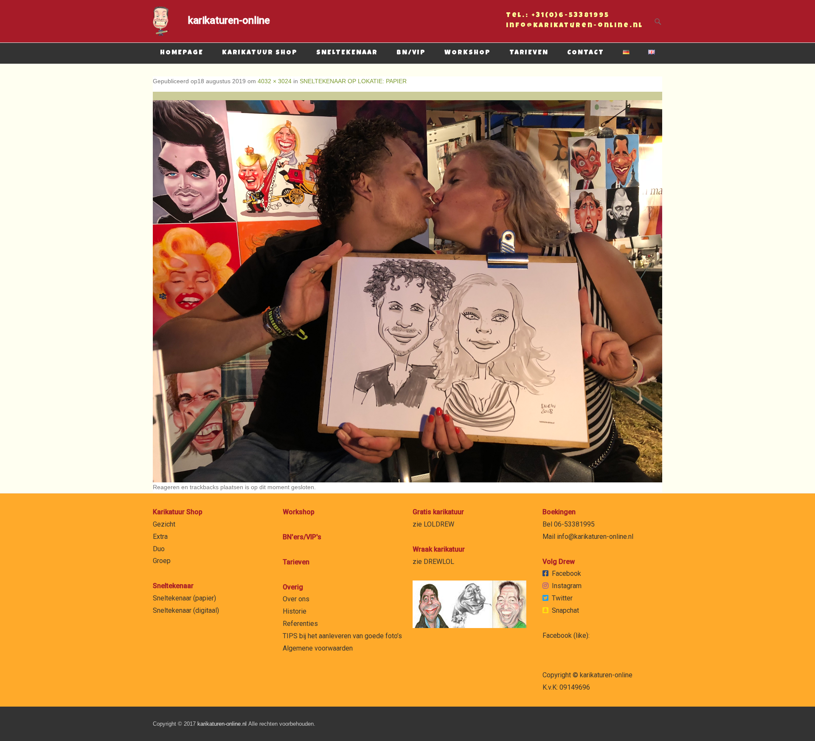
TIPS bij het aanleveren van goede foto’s (342, 636)
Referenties (300, 624)
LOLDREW (439, 524)
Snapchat (565, 610)
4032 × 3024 (275, 81)
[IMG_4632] (407, 287)
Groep (162, 561)
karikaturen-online (229, 20)
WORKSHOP (467, 53)
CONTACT (585, 53)
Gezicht (164, 524)
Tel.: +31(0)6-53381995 (558, 16)
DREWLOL (439, 562)
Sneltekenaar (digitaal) (186, 610)
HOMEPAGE (181, 53)
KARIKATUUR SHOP (260, 53)
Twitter (562, 598)
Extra (160, 537)
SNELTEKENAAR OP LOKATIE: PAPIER (353, 81)
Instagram (567, 586)
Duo (159, 549)
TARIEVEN (528, 53)
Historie (294, 611)
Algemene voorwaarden (318, 648)
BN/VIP (411, 53)
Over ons (296, 599)
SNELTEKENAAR (347, 53)
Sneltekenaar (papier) (184, 598)
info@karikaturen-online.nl (574, 26)
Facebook (566, 573)
